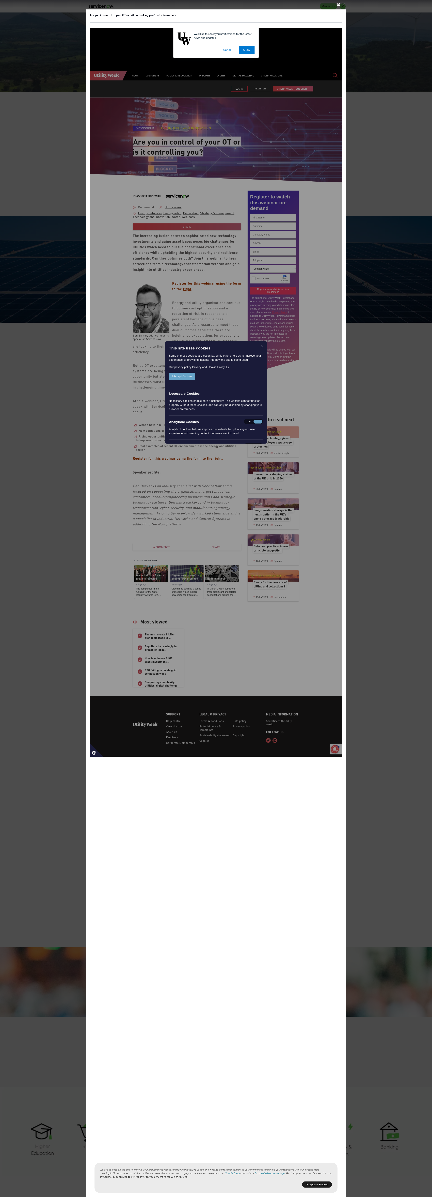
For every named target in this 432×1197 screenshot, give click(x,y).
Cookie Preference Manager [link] (270, 1173)
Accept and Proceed (317, 1184)
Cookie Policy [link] (232, 1173)
